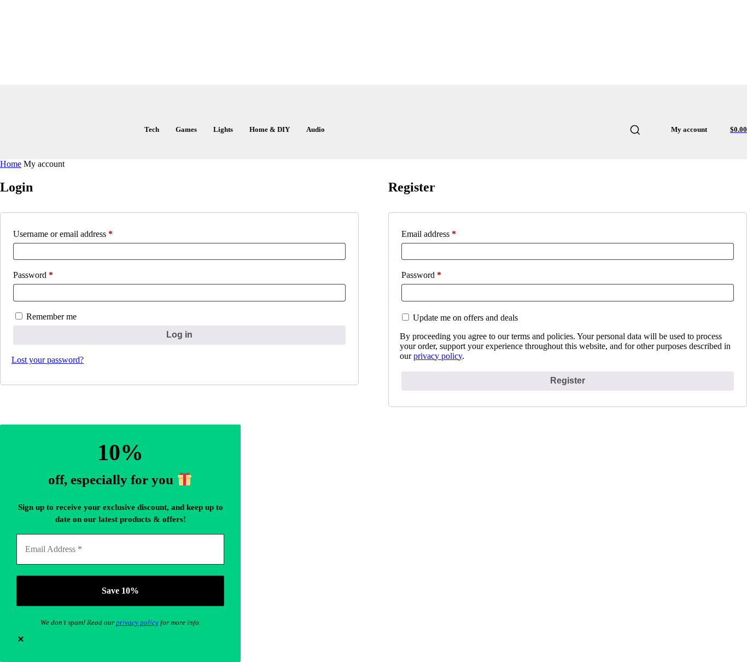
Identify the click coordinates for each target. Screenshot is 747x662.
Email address (444, 234)
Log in (179, 334)
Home (10, 164)
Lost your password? (47, 359)
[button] (635, 130)
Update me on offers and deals (464, 317)
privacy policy (437, 356)
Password (49, 275)
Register (567, 380)
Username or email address (78, 234)
